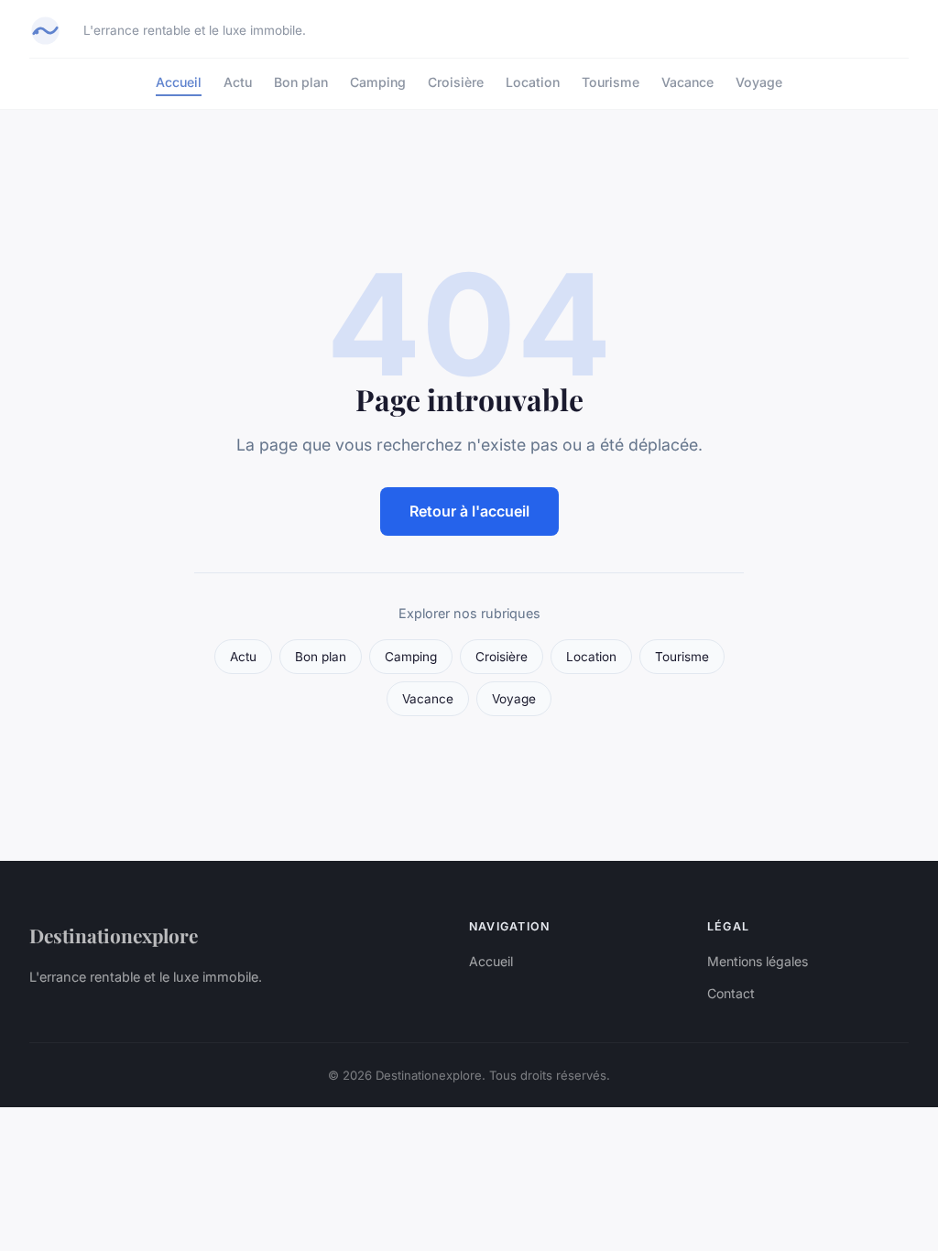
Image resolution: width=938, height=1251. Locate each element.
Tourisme (610, 82)
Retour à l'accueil (469, 511)
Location (533, 82)
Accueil (179, 82)
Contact (731, 993)
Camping (378, 82)
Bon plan (301, 82)
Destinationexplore (113, 935)
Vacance (687, 82)
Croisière (456, 82)
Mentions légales (757, 961)
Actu (238, 82)
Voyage (759, 82)
